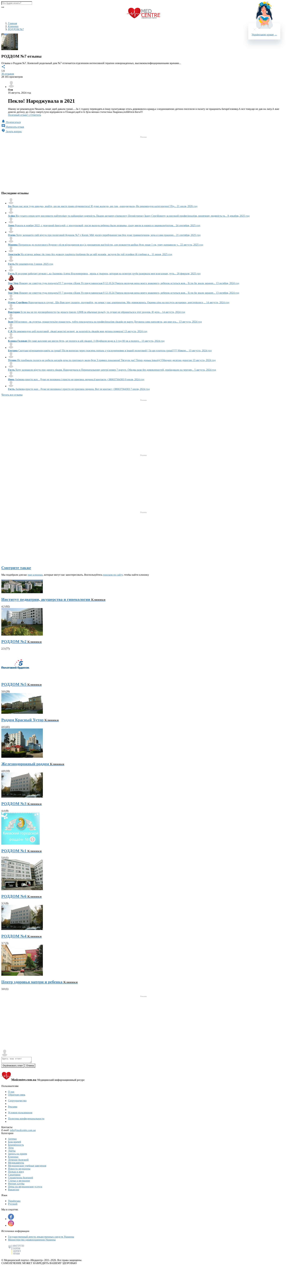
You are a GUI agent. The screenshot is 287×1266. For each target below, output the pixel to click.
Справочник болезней (20, 1177)
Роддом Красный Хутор (30, 720)
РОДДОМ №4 (21, 936)
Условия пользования (20, 1112)
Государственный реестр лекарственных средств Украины (41, 1236)
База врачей (14, 1141)
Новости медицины (19, 1168)
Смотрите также (16, 568)
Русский (12, 1203)
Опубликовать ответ (13, 1065)
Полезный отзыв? (19, 115)
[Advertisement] (143, 162)
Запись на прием (17, 1153)
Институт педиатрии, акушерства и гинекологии (53, 599)
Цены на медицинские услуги (25, 1186)
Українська (14, 1200)
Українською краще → (264, 34)
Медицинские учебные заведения (27, 1165)
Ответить (35, 115)
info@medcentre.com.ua (23, 1130)
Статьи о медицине (19, 1180)
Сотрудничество (17, 1100)
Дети (11, 1147)
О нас (11, 1091)
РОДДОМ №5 (21, 684)
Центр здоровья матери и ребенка (39, 982)
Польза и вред (16, 1171)
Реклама (12, 1106)
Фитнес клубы (16, 1183)
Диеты (11, 1150)
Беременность (16, 1144)
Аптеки (12, 1138)
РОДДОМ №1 (21, 851)
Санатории (14, 1174)
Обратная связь (16, 1094)
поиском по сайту (113, 574)
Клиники (13, 1156)
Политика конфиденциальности (26, 1118)
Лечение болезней (18, 1159)
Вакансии (13, 1189)
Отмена (30, 1065)
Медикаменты (16, 1162)
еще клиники (35, 574)
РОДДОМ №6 (21, 896)
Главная (12, 23)
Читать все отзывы (12, 394)
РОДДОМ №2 (21, 641)
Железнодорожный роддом (32, 764)
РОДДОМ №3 (21, 804)
